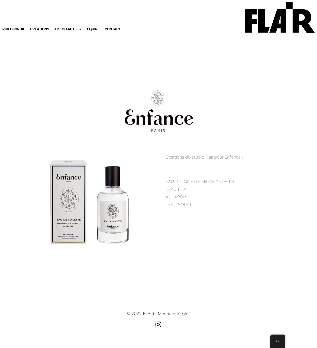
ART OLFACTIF (65, 30)
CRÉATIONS (39, 30)
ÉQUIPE (93, 30)
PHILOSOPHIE (13, 30)
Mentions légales (174, 313)
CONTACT (113, 30)
